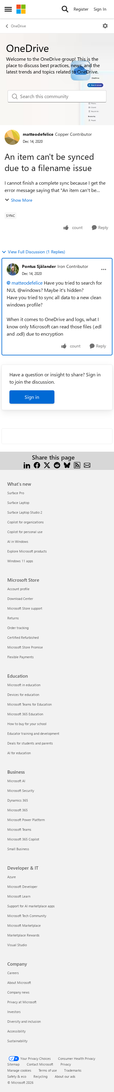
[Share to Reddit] (57, 464)
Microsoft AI (16, 781)
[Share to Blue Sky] (67, 464)
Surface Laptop (18, 502)
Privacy (65, 1064)
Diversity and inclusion (24, 1021)
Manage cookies (19, 1070)
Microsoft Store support (24, 608)
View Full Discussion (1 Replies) (36, 252)
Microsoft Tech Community (26, 915)
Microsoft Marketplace (24, 925)
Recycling (40, 1076)
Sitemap (13, 1064)
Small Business (18, 849)
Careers (13, 972)
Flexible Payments (20, 657)
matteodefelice (38, 134)
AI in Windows (17, 541)
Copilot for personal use (25, 531)
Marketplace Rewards (23, 935)
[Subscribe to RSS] (77, 464)
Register (81, 9)
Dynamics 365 (17, 800)
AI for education (19, 753)
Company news (18, 992)
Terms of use (48, 1070)
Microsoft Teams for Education (29, 704)
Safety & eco (16, 1076)
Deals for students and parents (30, 743)
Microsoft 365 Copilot (23, 839)
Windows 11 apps (20, 561)
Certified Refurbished (23, 637)
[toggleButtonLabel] (105, 26)
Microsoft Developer (22, 886)
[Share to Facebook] (37, 464)
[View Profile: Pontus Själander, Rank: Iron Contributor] (13, 269)
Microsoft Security (20, 790)
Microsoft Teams (19, 829)
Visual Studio (17, 945)
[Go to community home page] (21, 9)
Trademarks (72, 1070)
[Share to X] (47, 464)
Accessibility (16, 1031)
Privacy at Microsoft (21, 1002)
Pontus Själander (39, 266)
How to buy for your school (27, 723)
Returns (13, 618)
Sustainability (17, 1041)
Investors (14, 1011)
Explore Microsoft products (27, 551)
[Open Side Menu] (8, 9)
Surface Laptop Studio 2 (24, 512)
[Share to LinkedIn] (27, 464)
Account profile (18, 589)
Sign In (100, 9)
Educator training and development (33, 733)
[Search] (65, 9)
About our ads (65, 1076)
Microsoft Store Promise (25, 647)
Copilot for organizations (25, 522)
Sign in (32, 397)
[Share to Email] (87, 464)
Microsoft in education (23, 685)
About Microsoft (19, 982)
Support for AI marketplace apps (31, 906)
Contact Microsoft (40, 1064)
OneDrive (18, 25)
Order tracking (18, 627)
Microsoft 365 (17, 810)
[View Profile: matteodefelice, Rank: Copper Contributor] (12, 137)
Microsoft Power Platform (26, 819)
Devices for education (23, 694)
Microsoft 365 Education (25, 714)
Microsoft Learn (18, 896)
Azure (11, 877)
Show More (21, 200)
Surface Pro (15, 493)
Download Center (20, 598)
